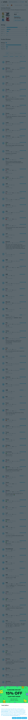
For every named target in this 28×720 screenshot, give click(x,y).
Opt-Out (19, 718)
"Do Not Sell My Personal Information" (11, 715)
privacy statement (4, 711)
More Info (24, 718)
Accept (14, 718)
